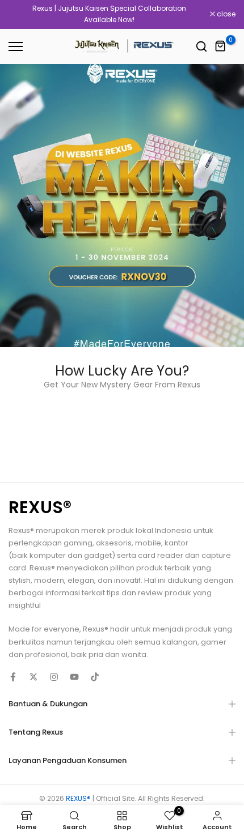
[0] (220, 46)
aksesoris (114, 543)
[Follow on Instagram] (53, 676)
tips (113, 592)
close (225, 14)
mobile (148, 543)
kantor (176, 543)
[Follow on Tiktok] (94, 676)
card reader (160, 555)
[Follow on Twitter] (33, 676)
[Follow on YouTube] (74, 676)
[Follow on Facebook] (13, 676)
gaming (78, 543)
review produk (164, 592)
